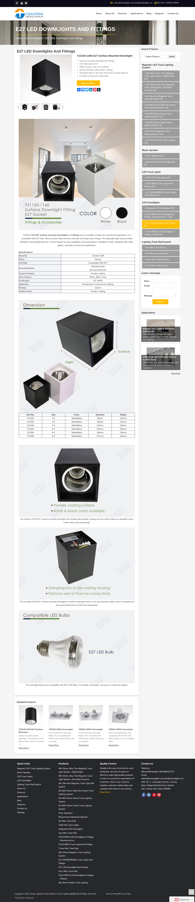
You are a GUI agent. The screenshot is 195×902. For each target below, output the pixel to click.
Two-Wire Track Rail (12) (156, 253)
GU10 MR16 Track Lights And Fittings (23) (158, 184)
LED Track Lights (151, 172)
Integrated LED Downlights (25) (159, 208)
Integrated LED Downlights (71, 829)
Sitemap (21, 812)
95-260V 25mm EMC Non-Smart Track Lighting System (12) (159, 106)
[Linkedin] (149, 796)
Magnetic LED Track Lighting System (157, 66)
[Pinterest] (26, 3)
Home (99, 13)
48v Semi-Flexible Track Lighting (73, 882)
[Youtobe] (22, 3)
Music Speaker (150, 150)
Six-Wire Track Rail (67, 821)
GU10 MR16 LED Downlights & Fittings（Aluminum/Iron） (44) (159, 215)
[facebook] (17, 3)
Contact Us (173, 13)
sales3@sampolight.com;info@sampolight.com (133, 3)
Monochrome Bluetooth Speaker (73, 817)
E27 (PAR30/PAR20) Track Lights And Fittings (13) (160, 193)
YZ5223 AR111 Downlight (61, 729)
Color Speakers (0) (153, 156)
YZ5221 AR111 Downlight (91, 729)
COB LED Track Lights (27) (157, 177)
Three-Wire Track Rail (68, 848)
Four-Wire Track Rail (68, 871)
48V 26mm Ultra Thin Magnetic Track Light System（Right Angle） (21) (160, 76)
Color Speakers (66, 813)
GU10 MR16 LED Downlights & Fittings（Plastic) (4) (159, 232)
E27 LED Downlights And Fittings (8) (159, 224)
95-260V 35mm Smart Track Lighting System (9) (157, 123)
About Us (109, 13)
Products (122, 13)
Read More (24, 748)
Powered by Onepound (24, 898)
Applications (137, 13)
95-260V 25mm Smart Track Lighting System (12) (157, 115)
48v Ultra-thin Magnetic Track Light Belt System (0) (158, 97)
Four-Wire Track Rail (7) (156, 265)
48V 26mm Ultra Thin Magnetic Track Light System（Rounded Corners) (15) (159, 87)
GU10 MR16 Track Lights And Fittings (76, 844)
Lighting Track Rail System (156, 242)
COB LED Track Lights (69, 825)
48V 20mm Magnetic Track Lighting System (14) (157, 132)
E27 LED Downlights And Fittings (64, 38)
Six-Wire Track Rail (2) (155, 247)
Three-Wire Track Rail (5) (156, 259)
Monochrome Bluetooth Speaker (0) (159, 163)
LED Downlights (34, 38)
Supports (159, 13)
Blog (149, 13)
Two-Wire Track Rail (68, 833)
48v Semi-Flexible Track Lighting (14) (159, 141)
